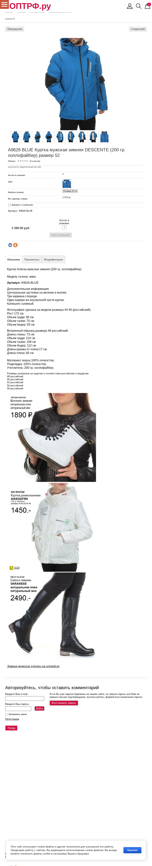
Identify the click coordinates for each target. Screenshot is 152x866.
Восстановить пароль (64, 703)
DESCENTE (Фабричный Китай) (24, 167)
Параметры (31, 259)
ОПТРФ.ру (30, 6)
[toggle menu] (4, 4)
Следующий (138, 28)
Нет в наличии (60, 235)
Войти (39, 708)
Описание (13, 259)
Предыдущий (14, 28)
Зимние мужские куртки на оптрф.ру (33, 666)
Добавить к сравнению (22, 205)
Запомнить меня (17, 714)
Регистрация (12, 719)
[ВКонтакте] (10, 245)
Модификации (53, 259)
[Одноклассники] (15, 245)
